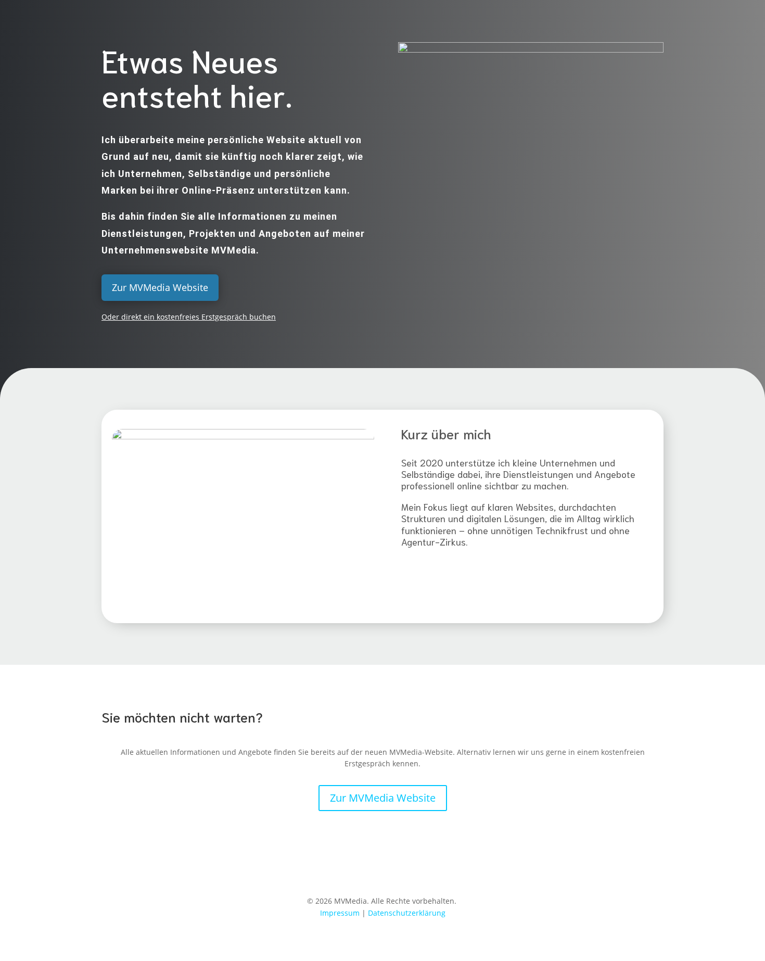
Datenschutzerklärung (406, 913)
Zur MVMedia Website (160, 287)
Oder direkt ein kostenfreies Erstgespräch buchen (188, 317)
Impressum (340, 913)
